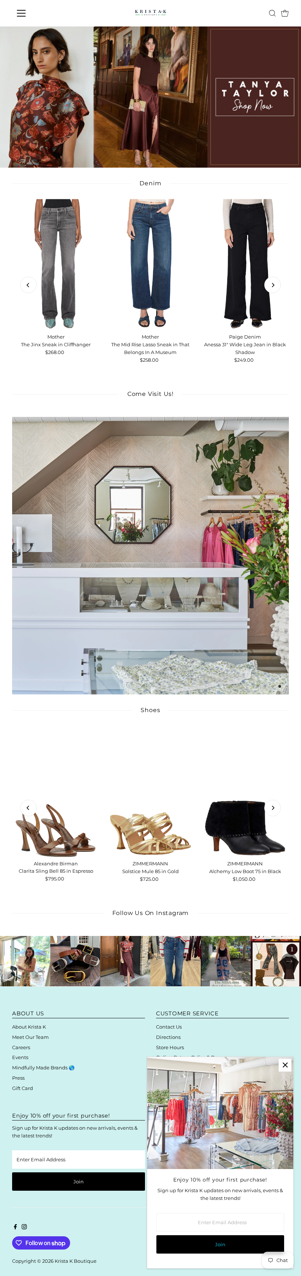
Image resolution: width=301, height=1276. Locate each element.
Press (18, 1078)
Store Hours (170, 1047)
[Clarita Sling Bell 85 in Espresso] (55, 791)
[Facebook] (15, 1227)
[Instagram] (24, 1227)
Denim (150, 183)
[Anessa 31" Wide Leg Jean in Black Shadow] (245, 264)
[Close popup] (285, 1065)
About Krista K (29, 1027)
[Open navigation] (45, 13)
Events (20, 1057)
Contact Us (169, 1027)
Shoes (150, 710)
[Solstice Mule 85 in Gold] (150, 791)
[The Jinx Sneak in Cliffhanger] (55, 264)
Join (78, 1181)
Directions (168, 1037)
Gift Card (22, 1088)
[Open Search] (272, 13)
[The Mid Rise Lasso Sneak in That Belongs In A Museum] (150, 264)
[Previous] (28, 285)
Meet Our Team (30, 1037)
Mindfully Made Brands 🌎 (43, 1068)
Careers (21, 1047)
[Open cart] (285, 13)
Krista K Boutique (76, 1261)
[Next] (272, 285)
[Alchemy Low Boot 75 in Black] (245, 791)
